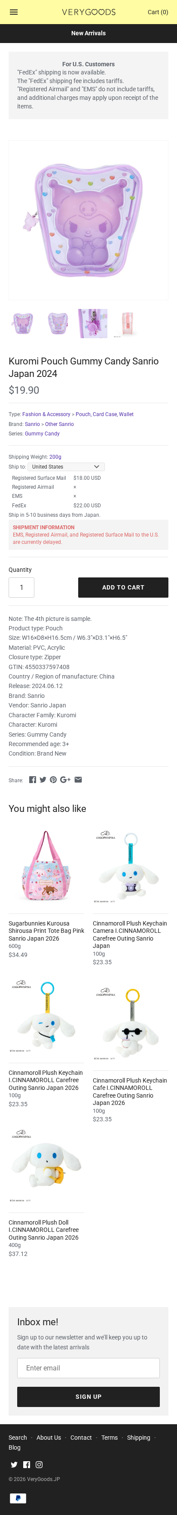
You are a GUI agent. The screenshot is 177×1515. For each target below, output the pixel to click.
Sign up (89, 1396)
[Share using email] (78, 779)
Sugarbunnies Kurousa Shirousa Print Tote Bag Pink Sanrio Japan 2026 (46, 931)
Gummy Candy (42, 434)
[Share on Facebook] (32, 779)
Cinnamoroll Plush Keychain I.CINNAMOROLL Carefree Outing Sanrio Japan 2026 (46, 1080)
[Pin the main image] (53, 779)
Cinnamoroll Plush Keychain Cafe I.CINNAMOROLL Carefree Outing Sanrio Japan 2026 (130, 1092)
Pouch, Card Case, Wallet (105, 414)
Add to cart (123, 587)
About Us (49, 1437)
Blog (15, 1447)
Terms (109, 1437)
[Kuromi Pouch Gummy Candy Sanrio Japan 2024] (88, 220)
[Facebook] (26, 1466)
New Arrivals (88, 33)
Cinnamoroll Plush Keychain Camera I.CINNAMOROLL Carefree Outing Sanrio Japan (130, 935)
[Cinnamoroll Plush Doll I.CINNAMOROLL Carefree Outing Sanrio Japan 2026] (46, 1165)
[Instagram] (39, 1466)
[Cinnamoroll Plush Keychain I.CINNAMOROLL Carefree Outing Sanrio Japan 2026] (46, 1015)
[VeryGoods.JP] (89, 12)
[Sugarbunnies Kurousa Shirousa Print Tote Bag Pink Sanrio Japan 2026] (46, 866)
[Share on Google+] (65, 779)
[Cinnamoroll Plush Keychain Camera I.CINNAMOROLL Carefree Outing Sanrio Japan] (130, 866)
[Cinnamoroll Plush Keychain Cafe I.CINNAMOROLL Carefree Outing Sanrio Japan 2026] (130, 1023)
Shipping (138, 1437)
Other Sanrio (59, 424)
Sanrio (32, 424)
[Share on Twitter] (43, 779)
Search (18, 1437)
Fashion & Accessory (46, 414)
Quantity (20, 569)
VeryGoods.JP (43, 1479)
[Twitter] (14, 1466)
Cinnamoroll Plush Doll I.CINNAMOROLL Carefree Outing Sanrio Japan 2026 (44, 1230)
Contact (81, 1437)
